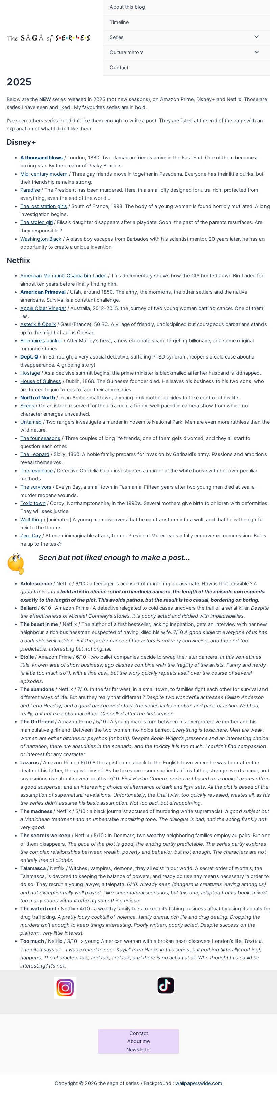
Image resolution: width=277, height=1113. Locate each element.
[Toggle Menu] (255, 37)
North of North (37, 398)
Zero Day (30, 536)
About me (138, 1041)
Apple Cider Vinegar (43, 308)
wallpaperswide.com (198, 1083)
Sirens (27, 406)
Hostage (30, 373)
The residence (36, 471)
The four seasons (40, 438)
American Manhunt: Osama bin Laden (63, 276)
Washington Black (40, 239)
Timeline (119, 22)
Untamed (31, 422)
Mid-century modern (44, 174)
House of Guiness (40, 381)
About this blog (127, 7)
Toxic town (33, 503)
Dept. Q (29, 357)
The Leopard (34, 454)
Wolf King (31, 519)
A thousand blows (41, 158)
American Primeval (43, 292)
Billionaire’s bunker (41, 341)
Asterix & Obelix (38, 324)
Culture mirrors (127, 52)
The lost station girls (43, 206)
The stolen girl (36, 222)
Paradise (30, 190)
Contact (119, 67)
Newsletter (138, 1049)
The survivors (35, 487)
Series (117, 37)
